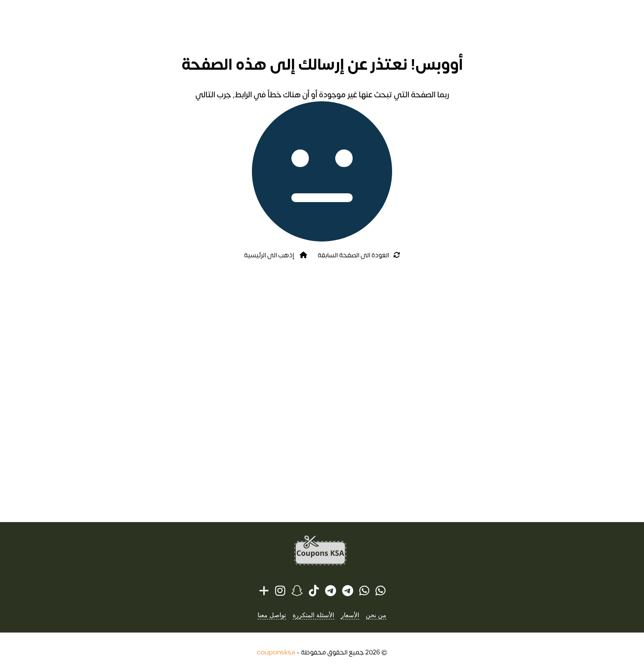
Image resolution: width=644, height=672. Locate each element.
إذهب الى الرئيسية (269, 255)
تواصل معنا (272, 615)
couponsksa (276, 652)
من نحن (376, 615)
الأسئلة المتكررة (313, 615)
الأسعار (350, 615)
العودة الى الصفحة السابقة (353, 255)
